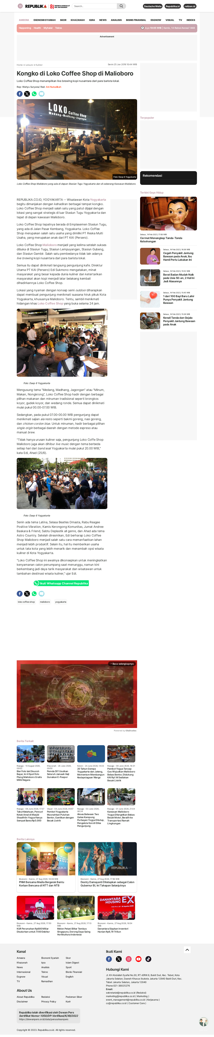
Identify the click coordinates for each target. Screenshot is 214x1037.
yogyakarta (60, 601)
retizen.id (190, 6)
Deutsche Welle (152, 6)
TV (180, 20)
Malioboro (50, 245)
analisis (116, 20)
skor (63, 20)
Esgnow (21, 976)
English (69, 976)
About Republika (25, 996)
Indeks (191, 20)
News (20, 967)
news (102, 20)
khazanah (78, 20)
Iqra (43, 962)
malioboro (45, 601)
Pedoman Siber (74, 996)
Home (20, 65)
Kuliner (39, 65)
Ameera (21, 957)
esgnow (156, 20)
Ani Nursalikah (53, 86)
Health (37, 27)
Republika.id (173, 6)
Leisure (29, 65)
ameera (24, 20)
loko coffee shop (26, 601)
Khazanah (22, 962)
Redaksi (45, 996)
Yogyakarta (97, 199)
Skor (68, 957)
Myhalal (48, 27)
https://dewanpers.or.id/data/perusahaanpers (43, 1019)
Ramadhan (47, 981)
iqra (92, 20)
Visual (44, 976)
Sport (69, 967)
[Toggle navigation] (20, 6)
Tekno (58, 27)
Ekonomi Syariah (45, 20)
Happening (25, 27)
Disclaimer (22, 1001)
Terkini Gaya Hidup (152, 192)
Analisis (45, 967)
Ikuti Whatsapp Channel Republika (64, 583)
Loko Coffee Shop (50, 303)
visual (170, 20)
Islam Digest (72, 962)
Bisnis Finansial (136, 20)
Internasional (23, 971)
